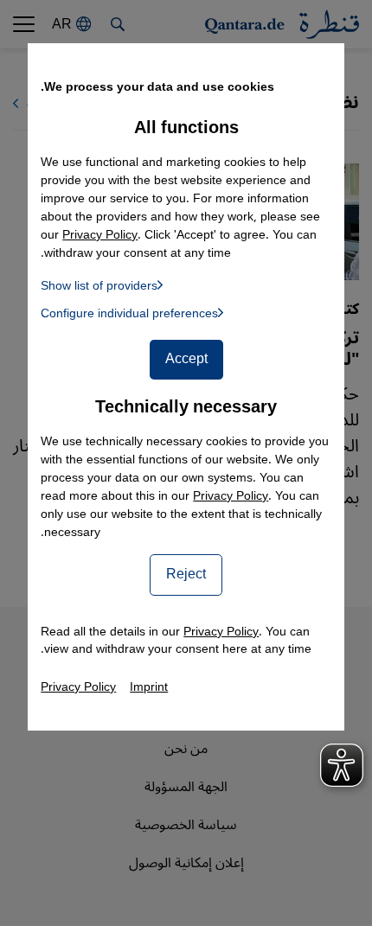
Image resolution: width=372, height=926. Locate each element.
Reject (186, 574)
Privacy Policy (230, 495)
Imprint (149, 686)
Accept (186, 359)
